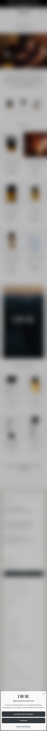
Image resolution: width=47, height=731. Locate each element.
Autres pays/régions (23, 726)
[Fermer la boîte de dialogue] (43, 693)
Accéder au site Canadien (23, 714)
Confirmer (23, 720)
